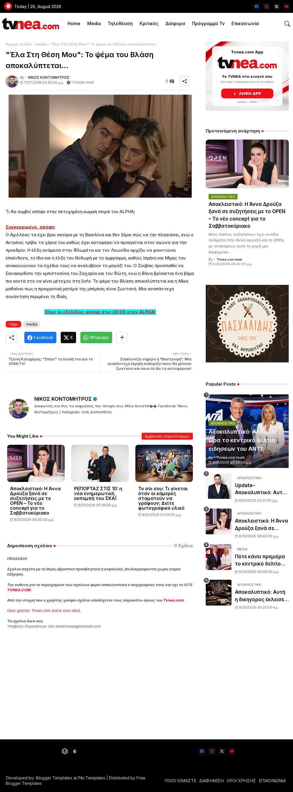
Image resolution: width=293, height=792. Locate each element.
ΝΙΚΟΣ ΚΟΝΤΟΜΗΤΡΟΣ (63, 399)
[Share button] (122, 337)
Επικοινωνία (245, 23)
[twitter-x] (276, 6)
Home (74, 23)
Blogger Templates (54, 777)
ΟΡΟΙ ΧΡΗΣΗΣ (241, 780)
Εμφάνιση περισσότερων (167, 436)
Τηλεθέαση (120, 23)
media (41, 44)
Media (94, 23)
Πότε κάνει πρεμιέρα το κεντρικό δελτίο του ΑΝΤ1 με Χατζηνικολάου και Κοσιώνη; (260, 561)
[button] (287, 23)
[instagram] (266, 6)
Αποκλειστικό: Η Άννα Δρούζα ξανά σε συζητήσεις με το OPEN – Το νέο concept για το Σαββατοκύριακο (35, 500)
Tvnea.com (173, 600)
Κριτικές (149, 23)
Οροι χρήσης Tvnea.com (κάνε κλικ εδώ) (43, 610)
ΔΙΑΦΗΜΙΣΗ (211, 780)
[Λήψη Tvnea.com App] (247, 76)
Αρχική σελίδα (19, 44)
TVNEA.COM (19, 589)
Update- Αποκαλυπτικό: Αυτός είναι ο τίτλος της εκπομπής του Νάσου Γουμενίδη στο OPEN (261, 490)
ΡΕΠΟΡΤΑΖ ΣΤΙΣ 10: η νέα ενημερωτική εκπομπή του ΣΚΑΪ (98, 493)
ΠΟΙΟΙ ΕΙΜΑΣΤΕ (180, 780)
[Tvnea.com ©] (30, 23)
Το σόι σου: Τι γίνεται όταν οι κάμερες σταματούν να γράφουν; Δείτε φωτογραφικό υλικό (163, 498)
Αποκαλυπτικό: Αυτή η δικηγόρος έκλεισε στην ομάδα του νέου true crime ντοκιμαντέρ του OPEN (261, 596)
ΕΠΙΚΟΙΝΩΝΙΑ (272, 780)
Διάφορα (175, 23)
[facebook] (256, 6)
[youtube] (286, 6)
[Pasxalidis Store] (247, 360)
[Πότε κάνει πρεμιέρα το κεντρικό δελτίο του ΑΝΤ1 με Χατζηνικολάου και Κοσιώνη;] (218, 557)
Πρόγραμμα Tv (208, 23)
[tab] (74, 23)
